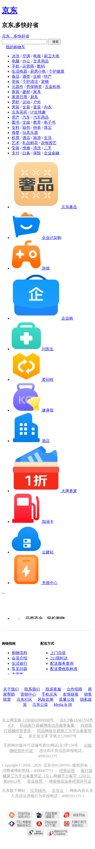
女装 (26, 107)
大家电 (17, 674)
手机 (15, 66)
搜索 (54, 42)
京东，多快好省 (15, 36)
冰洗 (15, 56)
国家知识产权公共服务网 (57, 832)
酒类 (26, 76)
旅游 (37, 138)
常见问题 (19, 669)
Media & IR (63, 704)
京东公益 (40, 704)
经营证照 (67, 771)
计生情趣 (38, 112)
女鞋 (15, 127)
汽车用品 (41, 117)
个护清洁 (30, 81)
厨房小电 (38, 71)
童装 (37, 107)
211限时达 (59, 658)
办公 (26, 61)
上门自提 (58, 653)
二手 (48, 148)
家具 (37, 92)
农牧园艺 (49, 143)
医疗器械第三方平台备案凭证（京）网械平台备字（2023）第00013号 (48, 776)
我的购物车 (15, 47)
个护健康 (56, 71)
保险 (37, 153)
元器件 (17, 87)
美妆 (15, 81)
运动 (26, 102)
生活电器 (19, 71)
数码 (41, 66)
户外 (37, 102)
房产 (15, 117)
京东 (10, 10)
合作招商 (74, 689)
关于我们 (11, 689)
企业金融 (51, 153)
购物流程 (19, 653)
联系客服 (53, 689)
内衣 (48, 107)
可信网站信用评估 (20, 815)
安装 (15, 148)
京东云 (58, 790)
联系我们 (32, 689)
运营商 (28, 66)
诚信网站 (75, 815)
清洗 (37, 148)
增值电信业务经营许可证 (70, 781)
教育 (37, 122)
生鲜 (37, 76)
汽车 (26, 117)
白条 (26, 153)
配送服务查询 (62, 663)
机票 (15, 138)
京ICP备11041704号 (76, 720)
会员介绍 (19, 658)
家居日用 (19, 97)
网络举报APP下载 (47, 824)
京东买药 (19, 112)
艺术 (15, 143)
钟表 (37, 127)
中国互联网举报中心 (20, 824)
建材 (26, 92)
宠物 (45, 81)
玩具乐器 (30, 133)
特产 (48, 76)
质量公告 (67, 699)
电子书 (50, 122)
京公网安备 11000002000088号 (28, 720)
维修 (26, 148)
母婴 (15, 133)
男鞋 (15, 102)
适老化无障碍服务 (35, 832)
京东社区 (24, 699)
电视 (37, 56)
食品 (15, 76)
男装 (15, 107)
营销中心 (28, 694)
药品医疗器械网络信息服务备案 (48, 725)
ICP (11, 725)
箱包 (26, 127)
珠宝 (48, 127)
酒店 (26, 138)
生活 (48, 138)
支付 (15, 153)
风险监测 (45, 699)
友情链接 (70, 694)
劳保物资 (34, 87)
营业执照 (35, 781)
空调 (26, 56)
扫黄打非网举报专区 (75, 824)
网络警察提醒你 (47, 815)
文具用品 (41, 61)
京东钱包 (38, 790)
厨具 (34, 97)
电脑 (15, 61)
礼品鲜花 (30, 143)
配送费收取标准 (63, 669)
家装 (15, 92)
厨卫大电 (51, 56)
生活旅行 (19, 663)
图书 (15, 122)
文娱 (26, 122)
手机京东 (49, 694)
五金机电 (52, 87)
